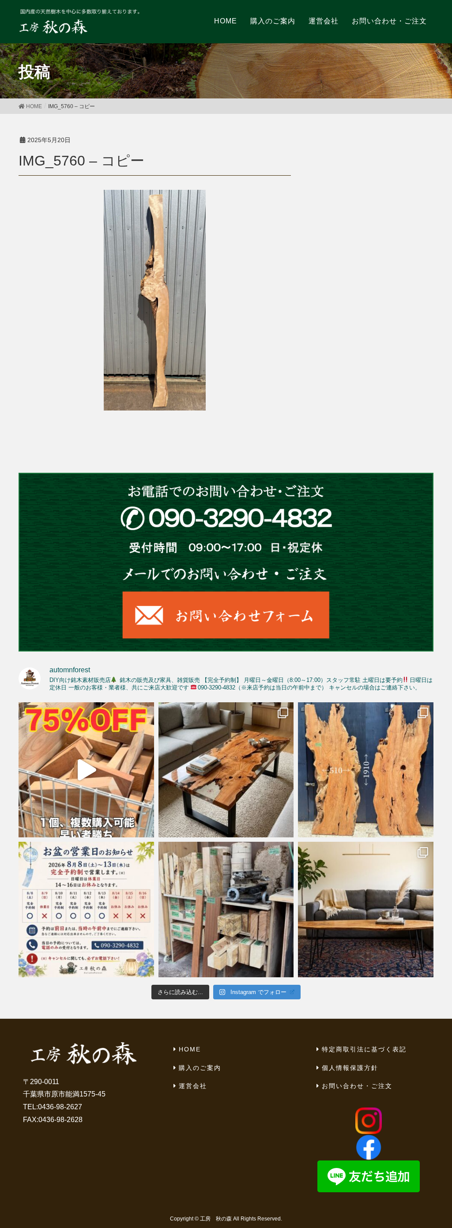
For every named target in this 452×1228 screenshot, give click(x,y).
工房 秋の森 (216, 1219)
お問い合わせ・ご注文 (357, 1085)
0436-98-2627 (60, 1107)
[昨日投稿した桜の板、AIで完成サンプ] (226, 770)
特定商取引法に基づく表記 (364, 1049)
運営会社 (193, 1085)
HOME (190, 1049)
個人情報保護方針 (350, 1067)
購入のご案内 (200, 1067)
